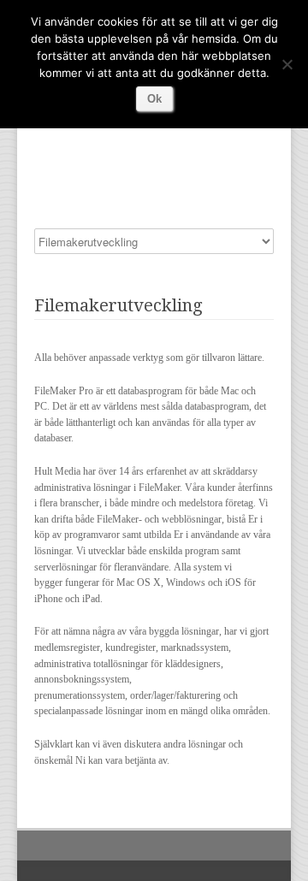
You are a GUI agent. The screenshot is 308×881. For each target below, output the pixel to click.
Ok (154, 98)
